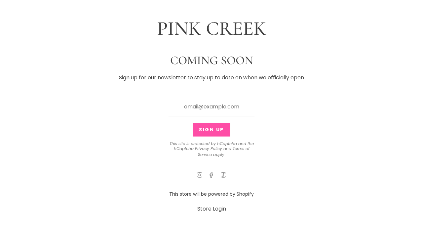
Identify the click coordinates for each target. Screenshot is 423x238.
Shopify (245, 194)
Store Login (211, 209)
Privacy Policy (208, 148)
